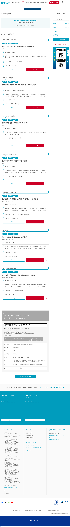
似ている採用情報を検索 (25, 376)
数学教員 (16, 338)
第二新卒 (17, 340)
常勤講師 (11, 43)
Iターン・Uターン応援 (25, 340)
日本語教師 (15, 449)
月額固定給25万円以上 (15, 465)
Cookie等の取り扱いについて (53, 510)
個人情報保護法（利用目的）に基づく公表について (34, 510)
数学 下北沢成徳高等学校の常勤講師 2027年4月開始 (18, 46)
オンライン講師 (15, 448)
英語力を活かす (8, 469)
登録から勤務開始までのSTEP (10, 487)
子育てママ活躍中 (8, 480)
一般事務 (11, 451)
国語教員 (11, 437)
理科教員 (15, 436)
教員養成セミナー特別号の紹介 (33, 447)
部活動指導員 (13, 444)
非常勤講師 (15, 456)
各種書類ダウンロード (30, 437)
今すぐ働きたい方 (8, 429)
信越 (12, 435)
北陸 (20, 435)
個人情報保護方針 (16, 510)
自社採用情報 (7, 465)
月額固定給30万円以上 (9, 464)
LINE (9, 502)
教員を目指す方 (30, 429)
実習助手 (11, 443)
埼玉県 (4, 81)
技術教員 (6, 440)
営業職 (11, 454)
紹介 (16, 43)
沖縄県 (6, 435)
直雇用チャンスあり (9, 485)
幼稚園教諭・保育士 (9, 449)
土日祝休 (15, 470)
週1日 (15, 482)
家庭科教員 (15, 439)
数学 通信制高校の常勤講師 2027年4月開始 (15, 123)
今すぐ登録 (55, 2)
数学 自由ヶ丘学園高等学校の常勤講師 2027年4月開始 (18, 275)
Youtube (12, 502)
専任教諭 (6, 456)
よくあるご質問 (42, 2)
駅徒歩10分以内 (8, 467)
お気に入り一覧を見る (62, 44)
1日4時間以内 (10, 482)
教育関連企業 (7, 462)
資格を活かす (14, 469)
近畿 (11, 433)
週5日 (31, 338)
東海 (8, 433)
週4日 (9, 472)
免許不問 (15, 485)
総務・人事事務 (15, 452)
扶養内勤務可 (17, 481)
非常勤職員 (11, 458)
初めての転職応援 (8, 471)
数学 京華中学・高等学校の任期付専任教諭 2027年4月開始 (20, 199)
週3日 (12, 472)
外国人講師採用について (54, 433)
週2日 (19, 482)
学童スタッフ (7, 445)
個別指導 (11, 447)
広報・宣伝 (7, 451)
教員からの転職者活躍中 (9, 463)
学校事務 (6, 439)
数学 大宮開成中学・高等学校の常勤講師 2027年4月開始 (19, 85)
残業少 (6, 482)
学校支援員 (15, 450)
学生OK (14, 471)
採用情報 (13, 2)
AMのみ (6, 470)
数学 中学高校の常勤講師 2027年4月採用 (14, 237)
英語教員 (6, 436)
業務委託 (16, 464)
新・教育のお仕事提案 (33, 2)
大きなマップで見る (4, 417)
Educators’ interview (30, 440)
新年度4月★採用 (38, 338)
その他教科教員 (16, 437)
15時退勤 (10, 470)
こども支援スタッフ (9, 455)
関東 (5, 338)
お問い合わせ (46, 2)
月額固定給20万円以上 (9, 466)
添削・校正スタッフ (9, 450)
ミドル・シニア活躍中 (9, 481)
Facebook (2, 502)
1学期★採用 (7, 473)
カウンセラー (7, 444)
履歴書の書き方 (29, 435)
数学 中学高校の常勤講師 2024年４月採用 (16, 328)
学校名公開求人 (8, 475)
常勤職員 (6, 458)
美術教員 (17, 442)
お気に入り (38, 2)
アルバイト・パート (9, 459)
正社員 (18, 459)
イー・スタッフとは (27, 2)
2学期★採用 (7, 474)
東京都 (4, 43)
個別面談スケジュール (31, 442)
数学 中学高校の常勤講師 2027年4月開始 (14, 161)
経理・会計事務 (8, 452)
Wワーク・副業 (8, 483)
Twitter (5, 502)
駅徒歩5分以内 (15, 467)
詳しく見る (13, 69)
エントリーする (35, 69)
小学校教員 (15, 441)
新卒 (12, 340)
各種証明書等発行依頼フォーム (56, 439)
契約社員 (6, 460)
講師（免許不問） (8, 441)
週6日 (17, 471)
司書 (15, 443)
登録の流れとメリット (17, 2)
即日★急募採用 (13, 474)
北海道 (16, 433)
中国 (14, 435)
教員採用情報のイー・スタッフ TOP (5, 9)
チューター (7, 447)
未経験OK (7, 340)
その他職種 (13, 445)
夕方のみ (13, 483)
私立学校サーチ (30, 450)
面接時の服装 (29, 433)
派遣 (15, 475)
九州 (13, 433)
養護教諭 (11, 440)
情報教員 (11, 439)
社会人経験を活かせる (37, 340)
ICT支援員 (7, 443)
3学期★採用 (16, 472)
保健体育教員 (7, 442)
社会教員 (11, 436)
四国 (17, 435)
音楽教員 (12, 442)
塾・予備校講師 (8, 448)
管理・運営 (7, 454)
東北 (9, 435)
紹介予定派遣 (7, 477)
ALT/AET (16, 447)
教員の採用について (30, 432)
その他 (14, 459)
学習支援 (18, 445)
